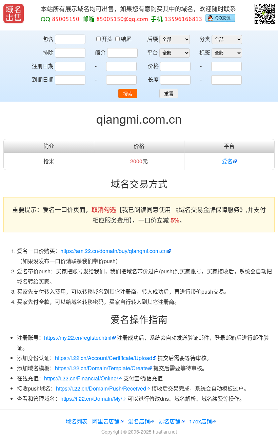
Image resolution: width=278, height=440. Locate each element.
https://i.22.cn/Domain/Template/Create (101, 368)
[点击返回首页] (13, 13)
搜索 (128, 94)
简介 (100, 52)
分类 (204, 39)
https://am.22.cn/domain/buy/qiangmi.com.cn (113, 251)
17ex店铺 (200, 421)
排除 (48, 52)
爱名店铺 (139, 421)
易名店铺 (169, 421)
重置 (169, 94)
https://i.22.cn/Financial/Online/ (81, 378)
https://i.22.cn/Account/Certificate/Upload (103, 358)
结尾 (126, 39)
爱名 (227, 161)
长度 (153, 79)
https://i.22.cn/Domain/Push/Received (101, 388)
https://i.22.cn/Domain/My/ (91, 398)
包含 (48, 39)
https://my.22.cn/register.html (78, 337)
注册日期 (43, 66)
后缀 (152, 39)
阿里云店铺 (105, 421)
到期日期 (43, 79)
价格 (153, 66)
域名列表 (76, 421)
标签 (204, 52)
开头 (108, 39)
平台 (152, 52)
